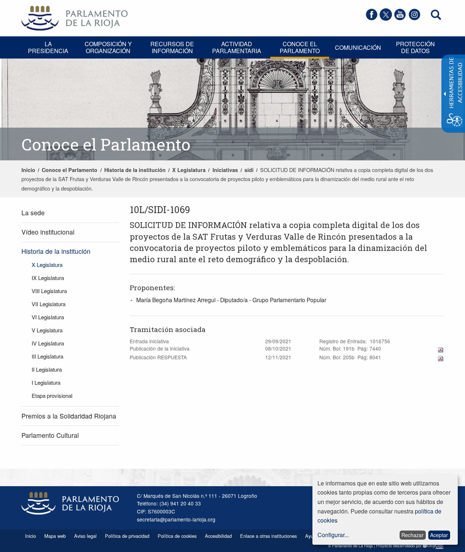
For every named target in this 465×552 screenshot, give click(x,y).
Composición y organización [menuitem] (108, 47)
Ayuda (311, 535)
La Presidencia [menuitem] (48, 47)
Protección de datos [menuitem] (415, 47)
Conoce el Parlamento (69, 169)
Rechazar (412, 535)
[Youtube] (400, 18)
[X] (386, 18)
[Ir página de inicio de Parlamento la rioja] (74, 17)
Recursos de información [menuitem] (172, 47)
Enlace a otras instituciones (268, 535)
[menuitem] (70, 213)
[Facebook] (371, 18)
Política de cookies (177, 535)
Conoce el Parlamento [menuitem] (300, 47)
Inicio (28, 169)
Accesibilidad (218, 535)
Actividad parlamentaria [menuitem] (236, 47)
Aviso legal (85, 535)
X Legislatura (189, 169)
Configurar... (333, 535)
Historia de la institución (135, 169)
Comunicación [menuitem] (358, 47)
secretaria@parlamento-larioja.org (176, 519)
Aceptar (439, 535)
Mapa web (55, 535)
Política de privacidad (127, 535)
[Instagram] (414, 18)
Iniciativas (225, 169)
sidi (249, 169)
